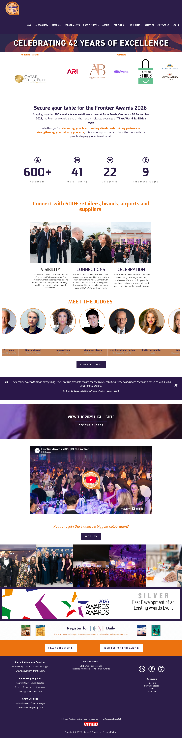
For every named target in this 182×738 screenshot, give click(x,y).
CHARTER (149, 25)
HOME (28, 25)
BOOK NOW (42, 25)
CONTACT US (163, 25)
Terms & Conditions (93, 732)
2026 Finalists (72, 25)
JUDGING (55, 25)
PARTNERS (119, 25)
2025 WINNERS (90, 25)
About (105, 25)
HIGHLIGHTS (135, 25)
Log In (176, 25)
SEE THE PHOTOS (91, 425)
